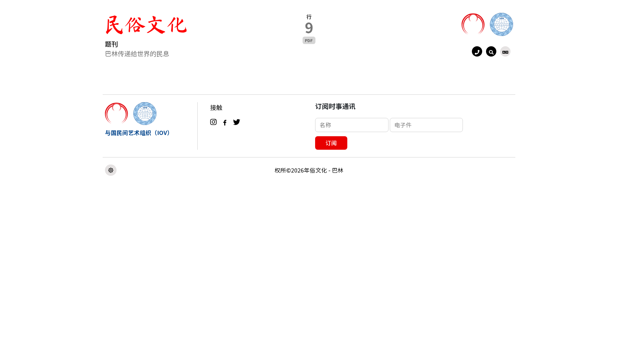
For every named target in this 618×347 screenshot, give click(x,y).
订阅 (331, 143)
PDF (309, 40)
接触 (216, 107)
